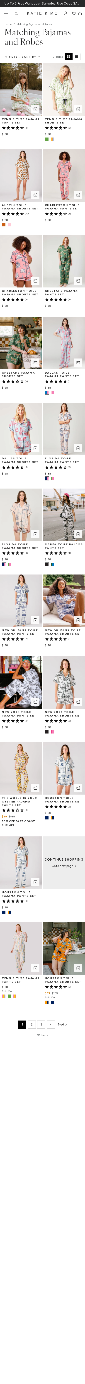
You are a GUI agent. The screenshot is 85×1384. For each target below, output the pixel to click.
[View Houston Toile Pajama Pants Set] (9, 912)
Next (61, 1024)
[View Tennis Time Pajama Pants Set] (9, 996)
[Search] (16, 13)
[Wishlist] (73, 13)
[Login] (65, 13)
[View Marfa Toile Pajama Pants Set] (52, 564)
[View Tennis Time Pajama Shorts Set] (52, 139)
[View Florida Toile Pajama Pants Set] (52, 478)
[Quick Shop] (35, 109)
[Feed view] (76, 56)
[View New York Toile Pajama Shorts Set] (52, 732)
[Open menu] (6, 13)
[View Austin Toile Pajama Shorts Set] (9, 225)
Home (8, 24)
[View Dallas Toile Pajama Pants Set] (52, 393)
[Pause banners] (79, 3)
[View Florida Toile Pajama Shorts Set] (9, 564)
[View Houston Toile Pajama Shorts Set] (52, 818)
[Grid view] (69, 56)
